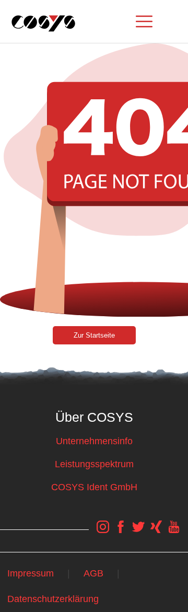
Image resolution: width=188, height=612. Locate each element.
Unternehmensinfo (94, 441)
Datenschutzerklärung (53, 599)
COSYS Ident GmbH (94, 487)
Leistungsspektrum (94, 464)
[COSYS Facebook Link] (120, 532)
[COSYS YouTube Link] (174, 532)
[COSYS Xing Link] (156, 532)
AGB (93, 573)
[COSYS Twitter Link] (138, 532)
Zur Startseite (94, 335)
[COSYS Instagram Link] (103, 532)
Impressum (30, 573)
